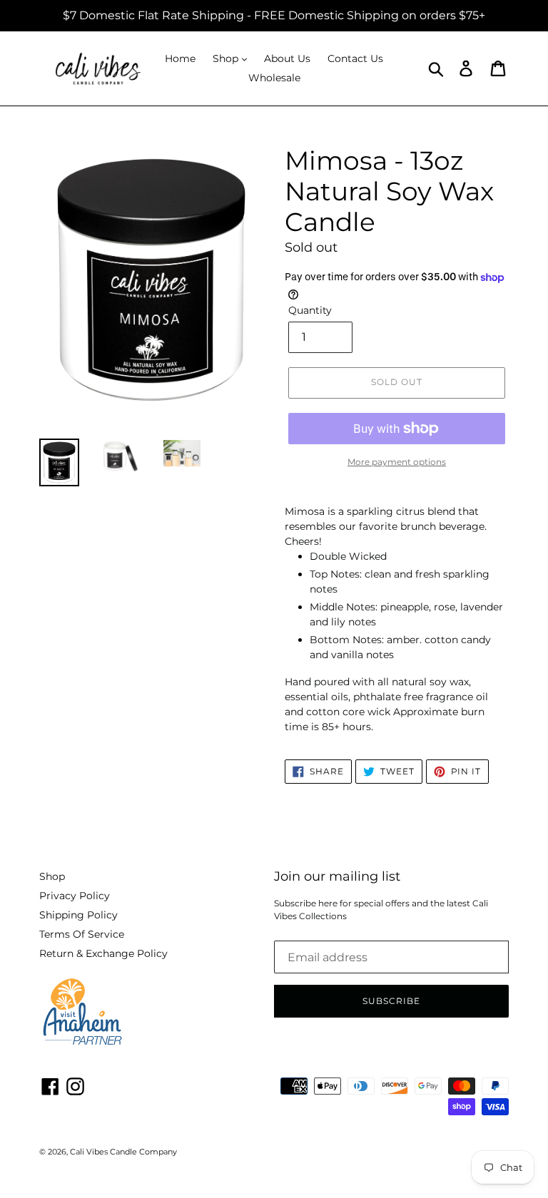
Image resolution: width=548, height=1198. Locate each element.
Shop (227, 58)
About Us (287, 58)
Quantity (310, 310)
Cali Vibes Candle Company (123, 1152)
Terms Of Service (81, 934)
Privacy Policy (74, 895)
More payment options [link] (396, 461)
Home (180, 58)
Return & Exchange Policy (103, 953)
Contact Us (355, 58)
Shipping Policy (78, 914)
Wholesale (274, 77)
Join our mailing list (337, 876)
